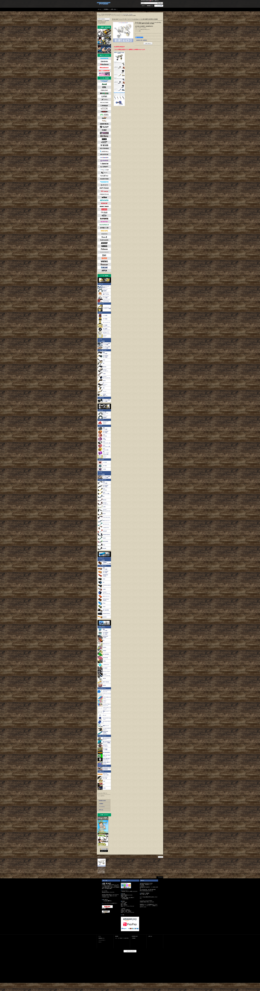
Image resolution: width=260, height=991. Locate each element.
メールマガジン (102, 806)
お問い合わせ (148, 43)
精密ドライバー (106, 725)
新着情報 (116, 936)
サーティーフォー (106, 671)
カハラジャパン (106, 524)
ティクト (104, 391)
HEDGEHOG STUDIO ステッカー (105, 733)
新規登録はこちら (150, 5)
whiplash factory (106, 534)
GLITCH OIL (105, 657)
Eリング (104, 715)
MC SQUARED (106, 610)
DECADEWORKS (106, 752)
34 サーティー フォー (105, 384)
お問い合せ (101, 809)
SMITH (104, 685)
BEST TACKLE (106, 681)
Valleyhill (105, 531)
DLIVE (104, 380)
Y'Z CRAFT (105, 668)
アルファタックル (106, 517)
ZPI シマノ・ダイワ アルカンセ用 (106, 453)
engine (104, 538)
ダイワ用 (104, 465)
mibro (104, 606)
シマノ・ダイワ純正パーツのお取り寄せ (122, 938)
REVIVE (104, 366)
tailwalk (104, 548)
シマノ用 (104, 462)
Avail (104, 359)
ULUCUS (105, 617)
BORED (104, 650)
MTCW (104, 678)
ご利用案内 (101, 803)
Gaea (104, 544)
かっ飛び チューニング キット (105, 413)
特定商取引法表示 (102, 800)
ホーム (100, 936)
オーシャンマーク (106, 322)
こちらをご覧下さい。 (108, 900)
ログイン (143, 5)
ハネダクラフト (106, 527)
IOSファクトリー (106, 520)
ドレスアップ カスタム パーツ (105, 422)
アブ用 (104, 469)
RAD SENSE (105, 541)
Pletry (104, 603)
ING (103, 387)
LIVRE (104, 373)
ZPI (103, 363)
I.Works (104, 647)
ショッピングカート (102, 940)
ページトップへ (160, 877)
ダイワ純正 (105, 318)
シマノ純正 (105, 315)
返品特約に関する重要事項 (141, 40)
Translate (107, 20)
